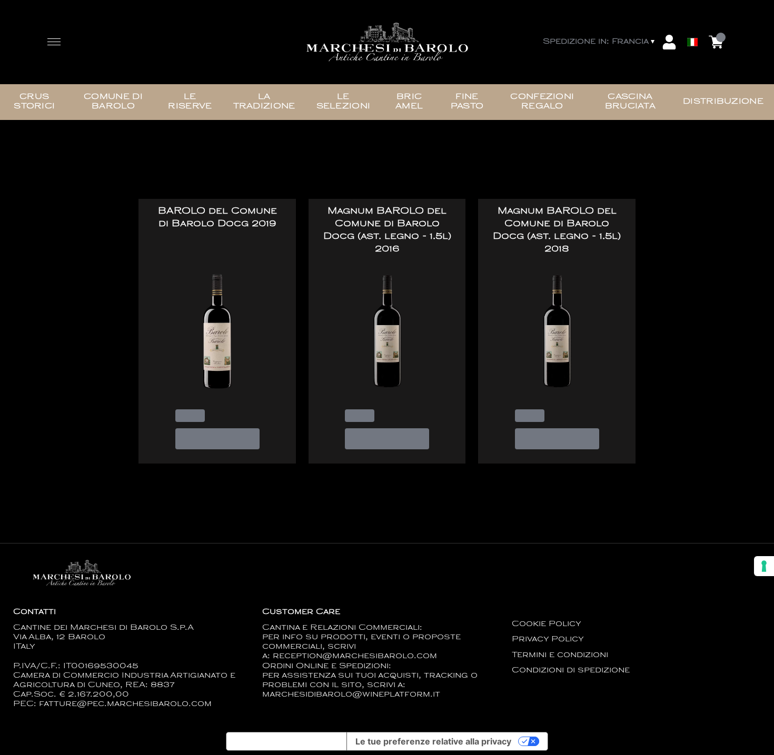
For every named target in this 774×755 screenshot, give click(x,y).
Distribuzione (723, 102)
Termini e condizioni (560, 655)
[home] (387, 42)
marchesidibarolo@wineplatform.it (351, 695)
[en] (692, 17)
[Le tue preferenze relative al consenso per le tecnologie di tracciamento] (764, 566)
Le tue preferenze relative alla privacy (433, 741)
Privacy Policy (548, 639)
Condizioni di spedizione (571, 671)
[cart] (716, 42)
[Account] (669, 42)
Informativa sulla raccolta (286, 741)
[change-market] (599, 42)
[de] (692, 28)
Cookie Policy (546, 624)
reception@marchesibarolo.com (355, 656)
